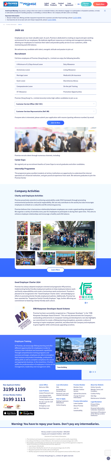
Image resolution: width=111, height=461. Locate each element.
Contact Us (61, 4)
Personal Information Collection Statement (98, 409)
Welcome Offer (44, 387)
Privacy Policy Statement (95, 405)
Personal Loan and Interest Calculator (62, 394)
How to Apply (60, 399)
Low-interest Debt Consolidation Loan (45, 396)
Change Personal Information (79, 396)
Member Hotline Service (79, 390)
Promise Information (11, 24)
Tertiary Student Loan (46, 399)
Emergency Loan (44, 406)
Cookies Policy (95, 393)
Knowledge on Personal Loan (61, 390)
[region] (54, 15)
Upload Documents (80, 393)
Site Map (93, 396)
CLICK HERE (77, 17)
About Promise (78, 406)
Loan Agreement (69, 4)
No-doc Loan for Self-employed (46, 402)
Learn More (55, 270)
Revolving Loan (44, 408)
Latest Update (78, 403)
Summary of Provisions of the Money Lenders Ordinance (98, 413)
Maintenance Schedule (98, 398)
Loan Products (53, 4)
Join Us (76, 408)
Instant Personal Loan (46, 393)
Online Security (96, 387)
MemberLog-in (86, 4)
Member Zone (78, 387)
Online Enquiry (61, 405)
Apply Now (100, 4)
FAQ (57, 387)
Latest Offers (46, 4)
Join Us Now (55, 123)
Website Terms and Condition (97, 390)
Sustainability (78, 410)
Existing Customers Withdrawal (62, 402)
